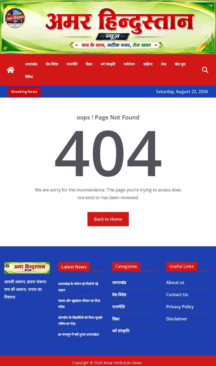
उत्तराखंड (31, 63)
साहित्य (148, 63)
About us (175, 282)
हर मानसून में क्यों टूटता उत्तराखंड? (79, 334)
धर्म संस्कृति (108, 63)
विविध (29, 76)
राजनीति (72, 63)
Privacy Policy (180, 307)
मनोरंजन (129, 63)
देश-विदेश (52, 63)
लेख (163, 63)
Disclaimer (176, 319)
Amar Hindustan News (123, 362)
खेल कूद (180, 63)
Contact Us (177, 294)
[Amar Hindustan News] (108, 4)
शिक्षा (89, 63)
